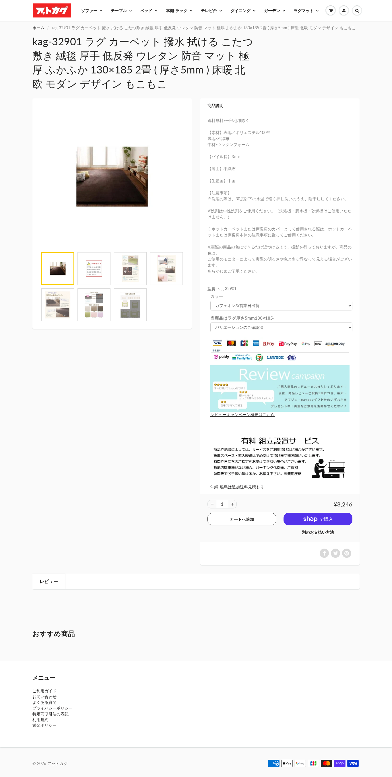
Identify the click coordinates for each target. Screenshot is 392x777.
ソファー (89, 10)
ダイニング (240, 10)
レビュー (49, 581)
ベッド (146, 10)
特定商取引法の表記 (50, 713)
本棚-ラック (176, 10)
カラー (216, 296)
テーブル (119, 10)
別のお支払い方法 (318, 532)
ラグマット (304, 10)
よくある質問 (44, 702)
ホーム (38, 27)
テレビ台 (209, 10)
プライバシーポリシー (52, 708)
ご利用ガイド (44, 690)
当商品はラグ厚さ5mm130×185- (242, 317)
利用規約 (40, 719)
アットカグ (57, 763)
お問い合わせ (44, 696)
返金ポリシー (44, 725)
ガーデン (272, 10)
